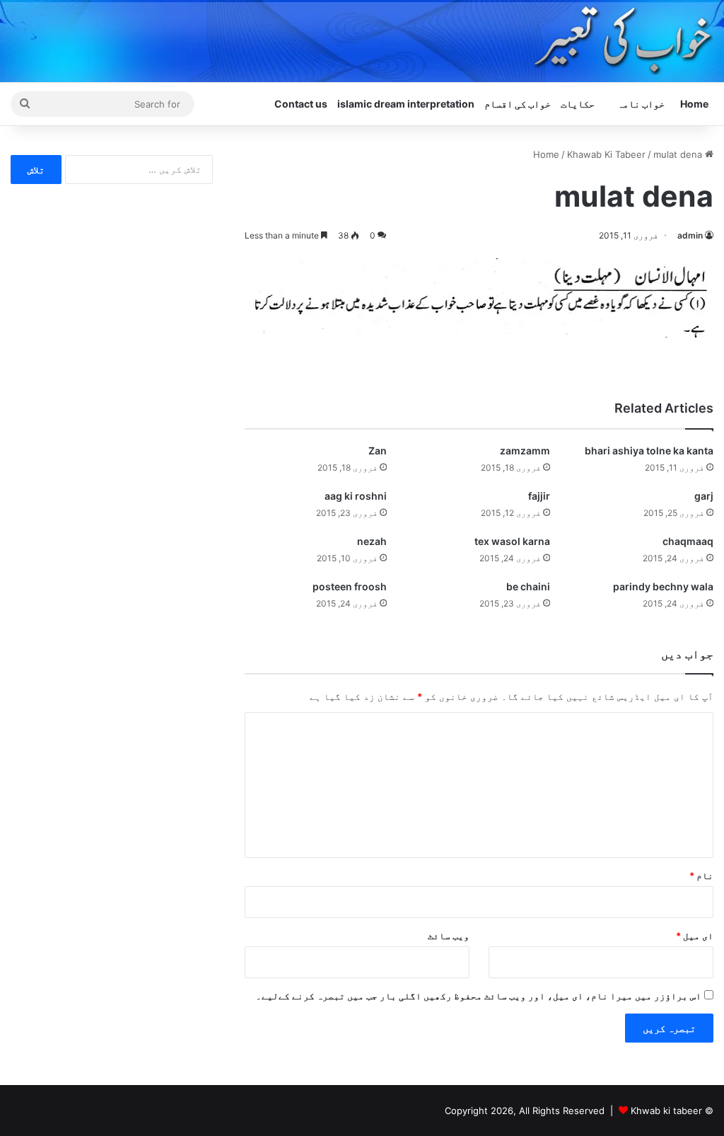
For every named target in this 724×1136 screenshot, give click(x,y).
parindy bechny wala (663, 586)
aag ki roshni (356, 496)
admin (690, 235)
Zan (377, 450)
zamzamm (525, 450)
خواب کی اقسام (517, 104)
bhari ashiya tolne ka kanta (649, 450)
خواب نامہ (641, 104)
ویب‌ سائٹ (448, 935)
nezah (372, 541)
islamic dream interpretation (405, 104)
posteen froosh (350, 586)
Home (694, 104)
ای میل (694, 935)
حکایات (578, 104)
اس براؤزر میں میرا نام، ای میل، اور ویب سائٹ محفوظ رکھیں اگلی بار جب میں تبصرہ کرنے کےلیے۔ (478, 996)
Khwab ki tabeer (666, 1110)
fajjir (539, 496)
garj (703, 496)
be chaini (528, 586)
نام (701, 875)
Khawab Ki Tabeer (606, 154)
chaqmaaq (687, 541)
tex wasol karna (512, 541)
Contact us (300, 104)
